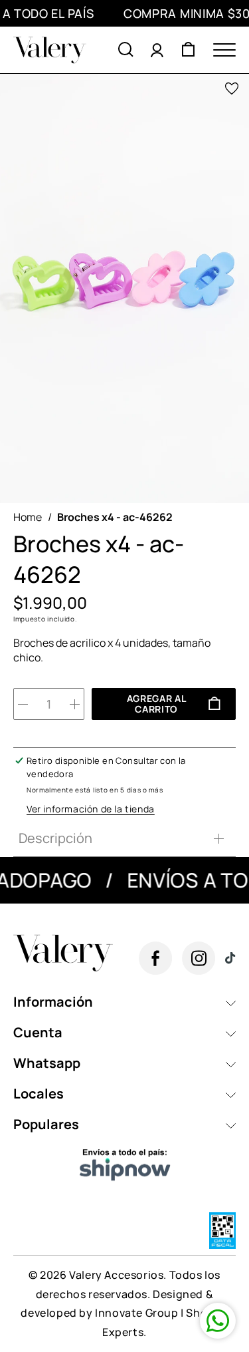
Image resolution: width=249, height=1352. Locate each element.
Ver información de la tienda (91, 808)
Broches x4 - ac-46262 (115, 517)
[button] (125, 50)
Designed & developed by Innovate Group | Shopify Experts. (124, 1313)
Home (27, 517)
